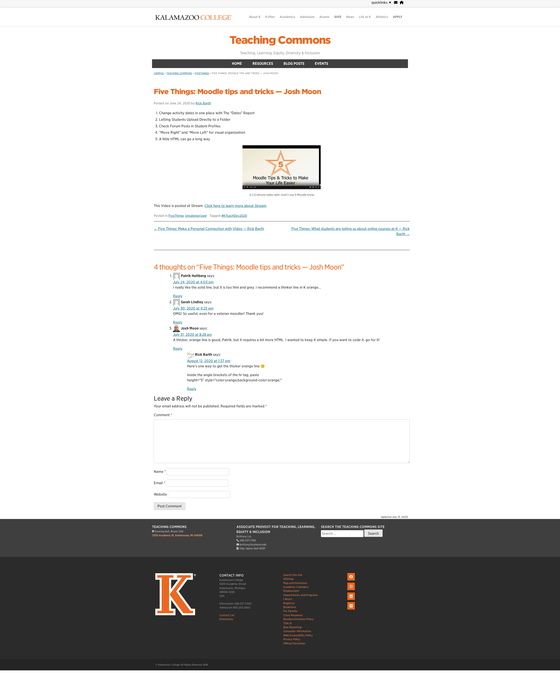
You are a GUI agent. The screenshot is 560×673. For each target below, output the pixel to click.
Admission (307, 17)
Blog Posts (294, 63)
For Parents (290, 611)
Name (160, 472)
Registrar (289, 603)
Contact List (226, 615)
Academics (287, 17)
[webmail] (395, 2)
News (350, 17)
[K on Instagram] (351, 590)
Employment (291, 590)
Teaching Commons (279, 40)
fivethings (202, 73)
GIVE (337, 17)
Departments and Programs (300, 595)
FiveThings (176, 215)
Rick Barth (203, 103)
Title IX (287, 623)
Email (159, 483)
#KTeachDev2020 (234, 215)
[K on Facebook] (351, 580)
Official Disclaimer (294, 643)
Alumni (324, 17)
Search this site (292, 575)
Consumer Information (297, 631)
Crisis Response (293, 615)
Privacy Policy (291, 639)
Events (321, 63)
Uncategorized (195, 215)
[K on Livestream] (351, 609)
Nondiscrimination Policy (298, 619)
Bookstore (289, 607)
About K (255, 17)
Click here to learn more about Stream (235, 206)
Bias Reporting (292, 627)
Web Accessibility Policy (298, 635)
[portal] (402, 2)
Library (287, 599)
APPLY (397, 17)
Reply (177, 296)
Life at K (365, 17)
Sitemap (288, 578)
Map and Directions (295, 583)
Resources (262, 63)
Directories (226, 619)
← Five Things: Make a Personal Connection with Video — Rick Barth (209, 229)
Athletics (382, 17)
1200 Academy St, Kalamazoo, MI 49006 (177, 535)
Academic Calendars (296, 587)
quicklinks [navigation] (381, 2)
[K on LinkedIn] (351, 600)
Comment (163, 415)
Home (237, 63)
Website (160, 494)
